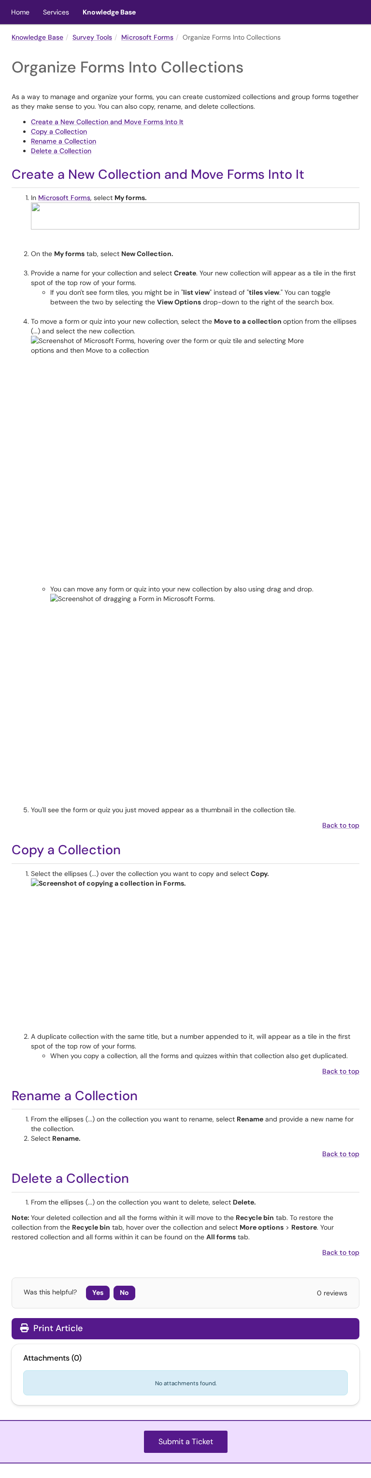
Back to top (340, 825)
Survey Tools (92, 37)
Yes (97, 1292)
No (124, 1292)
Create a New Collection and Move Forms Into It (107, 121)
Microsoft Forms (147, 37)
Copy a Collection (59, 131)
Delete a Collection (61, 150)
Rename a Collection (63, 141)
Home (20, 12)
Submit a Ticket (185, 1441)
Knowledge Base (109, 12)
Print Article (57, 1328)
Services (56, 12)
